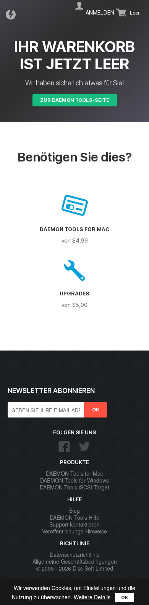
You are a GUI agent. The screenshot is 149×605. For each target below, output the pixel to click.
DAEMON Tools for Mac (74, 473)
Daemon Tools (13, 15)
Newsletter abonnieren (51, 390)
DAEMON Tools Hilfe (74, 517)
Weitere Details (92, 597)
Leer (134, 13)
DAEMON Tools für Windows (74, 480)
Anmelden (100, 12)
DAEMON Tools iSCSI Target (74, 487)
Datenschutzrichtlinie (75, 554)
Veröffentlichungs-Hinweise (74, 531)
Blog (74, 510)
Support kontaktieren (74, 524)
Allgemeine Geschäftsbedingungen (74, 561)
